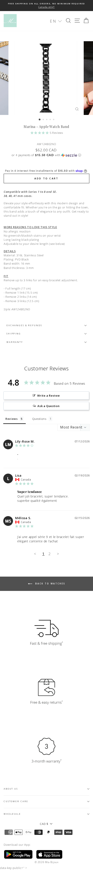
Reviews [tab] (11, 419)
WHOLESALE (12, 814)
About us (11, 788)
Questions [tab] (39, 419)
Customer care (16, 801)
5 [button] (54, 120)
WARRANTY (14, 342)
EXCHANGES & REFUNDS (24, 325)
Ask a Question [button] (48, 406)
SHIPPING (13, 333)
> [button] (58, 553)
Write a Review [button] (48, 395)
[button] (56, 21)
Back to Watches (49, 583)
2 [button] (44, 120)
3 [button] (47, 120)
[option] (46, 5)
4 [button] (51, 120)
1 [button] (40, 120)
